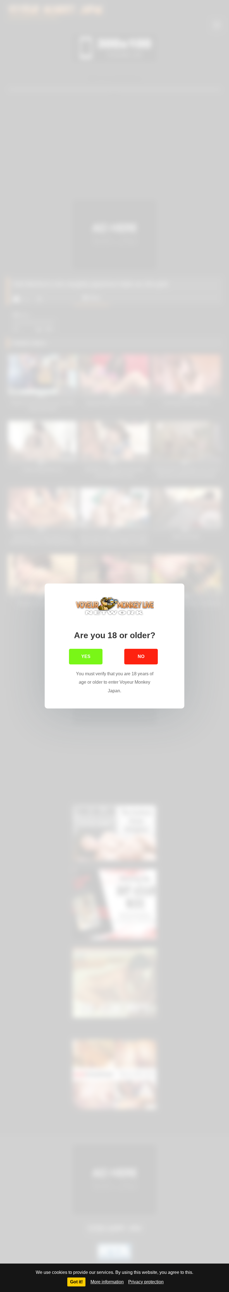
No (141, 656)
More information (107, 1281)
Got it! (76, 1281)
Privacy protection (146, 1281)
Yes (85, 656)
